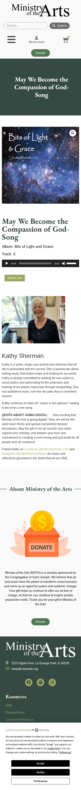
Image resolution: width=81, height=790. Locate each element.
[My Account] (36, 38)
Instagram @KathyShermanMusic (24, 453)
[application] (40, 263)
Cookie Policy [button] (54, 748)
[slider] (72, 263)
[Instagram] (52, 682)
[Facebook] (29, 682)
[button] (72, 133)
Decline (40, 772)
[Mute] (64, 263)
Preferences (40, 781)
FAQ (9, 705)
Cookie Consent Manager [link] (18, 730)
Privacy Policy (15, 712)
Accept (40, 763)
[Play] (7, 263)
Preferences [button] (65, 752)
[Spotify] (40, 682)
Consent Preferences (20, 719)
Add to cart (15, 278)
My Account (36, 42)
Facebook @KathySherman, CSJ (46, 449)
